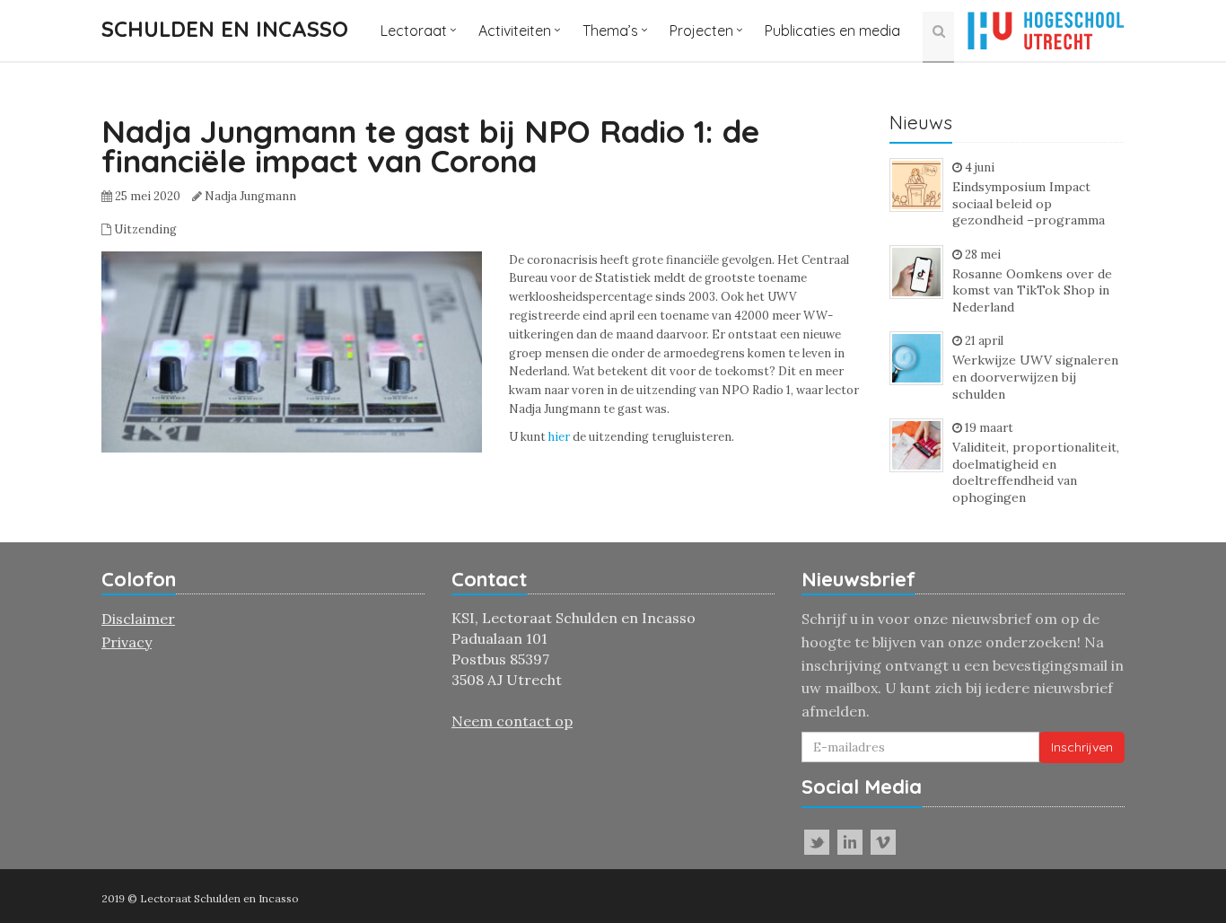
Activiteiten (514, 31)
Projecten (701, 31)
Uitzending (145, 229)
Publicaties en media (832, 31)
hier (559, 436)
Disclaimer (138, 619)
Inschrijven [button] (1082, 747)
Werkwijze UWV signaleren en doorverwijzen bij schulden (1035, 376)
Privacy (126, 642)
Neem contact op (512, 721)
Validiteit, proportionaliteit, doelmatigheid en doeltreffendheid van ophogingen (1035, 472)
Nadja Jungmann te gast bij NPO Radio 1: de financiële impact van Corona (430, 145)
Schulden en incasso (224, 28)
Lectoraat (414, 31)
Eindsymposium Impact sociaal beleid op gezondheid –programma (1028, 203)
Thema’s (610, 31)
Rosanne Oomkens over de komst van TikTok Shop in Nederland (1032, 290)
